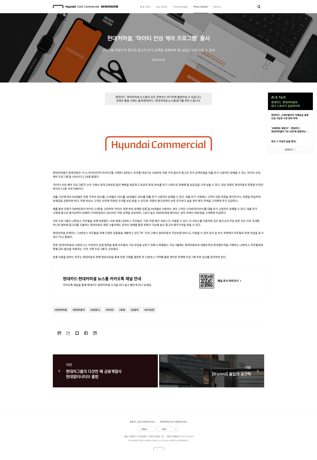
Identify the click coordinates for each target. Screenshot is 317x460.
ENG (152, 422)
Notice (217, 6)
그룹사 (164, 429)
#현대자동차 (79, 309)
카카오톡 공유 (77, 333)
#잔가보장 (149, 309)
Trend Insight (180, 6)
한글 (147, 422)
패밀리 (144, 429)
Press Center (201, 6)
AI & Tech (145, 6)
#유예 (122, 309)
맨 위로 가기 (308, 451)
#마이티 (110, 309)
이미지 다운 (59, 333)
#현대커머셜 (61, 309)
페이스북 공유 (86, 333)
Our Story (161, 6)
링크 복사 (68, 333)
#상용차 (135, 309)
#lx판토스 (95, 309)
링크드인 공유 (94, 333)
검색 (259, 6)
